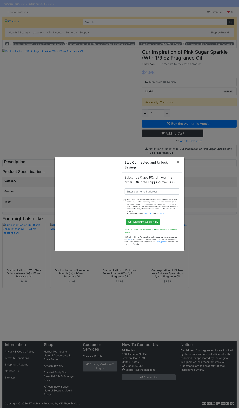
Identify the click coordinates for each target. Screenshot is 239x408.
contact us (148, 213)
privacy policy (161, 242)
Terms (162, 213)
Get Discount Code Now (143, 221)
